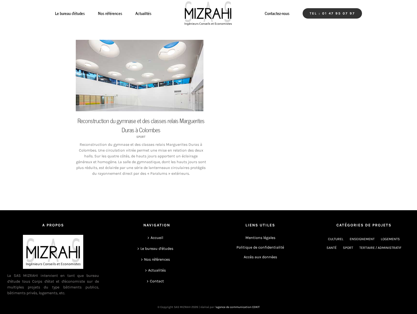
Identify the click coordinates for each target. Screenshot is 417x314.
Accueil (157, 237)
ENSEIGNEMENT (362, 239)
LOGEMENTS (390, 239)
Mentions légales (260, 237)
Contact (157, 281)
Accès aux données (260, 257)
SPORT (141, 137)
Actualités (157, 270)
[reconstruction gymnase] (141, 75)
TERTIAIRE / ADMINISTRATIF (380, 248)
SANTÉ (332, 248)
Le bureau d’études (156, 248)
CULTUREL (335, 239)
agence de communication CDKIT (238, 307)
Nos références (157, 259)
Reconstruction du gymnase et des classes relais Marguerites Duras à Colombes (140, 125)
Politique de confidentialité (260, 247)
